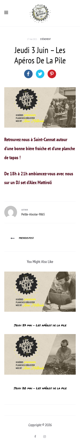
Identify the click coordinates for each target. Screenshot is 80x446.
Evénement (45, 39)
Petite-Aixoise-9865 (33, 214)
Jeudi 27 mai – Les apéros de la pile (40, 325)
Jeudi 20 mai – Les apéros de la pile (40, 388)
